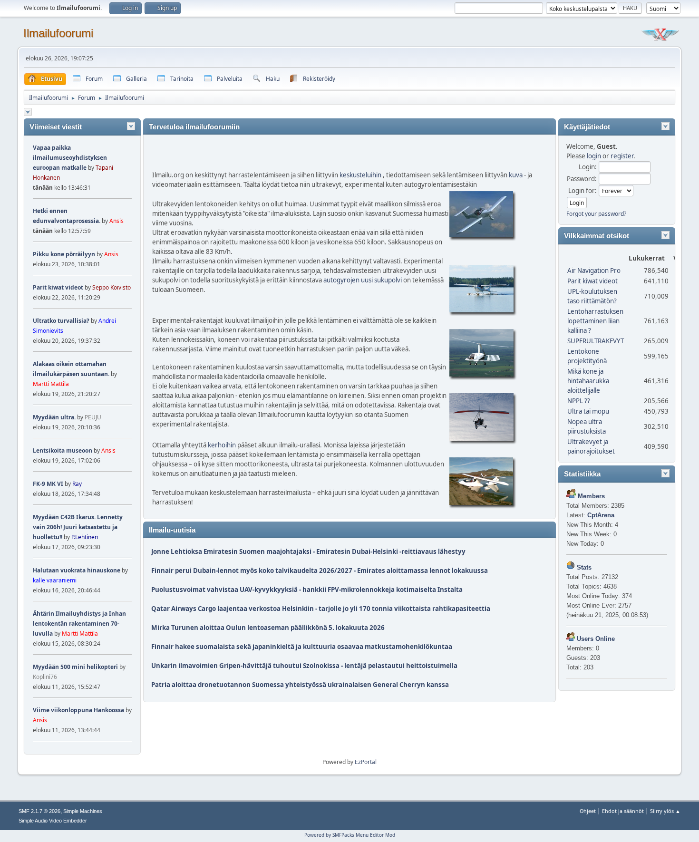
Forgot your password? (596, 214)
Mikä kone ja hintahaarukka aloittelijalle (588, 381)
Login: (588, 167)
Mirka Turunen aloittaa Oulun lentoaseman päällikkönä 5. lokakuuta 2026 (268, 627)
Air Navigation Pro (594, 270)
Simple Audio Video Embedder (53, 820)
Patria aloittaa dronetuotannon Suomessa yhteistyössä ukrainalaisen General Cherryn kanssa (300, 684)
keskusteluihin (360, 175)
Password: (582, 178)
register (622, 156)
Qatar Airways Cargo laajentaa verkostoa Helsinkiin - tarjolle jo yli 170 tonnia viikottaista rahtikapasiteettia (320, 608)
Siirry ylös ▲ (665, 810)
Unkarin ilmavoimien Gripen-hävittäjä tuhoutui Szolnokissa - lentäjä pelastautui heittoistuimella (304, 665)
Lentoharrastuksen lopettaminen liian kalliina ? (595, 321)
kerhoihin (222, 445)
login (594, 156)
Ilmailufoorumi (58, 33)
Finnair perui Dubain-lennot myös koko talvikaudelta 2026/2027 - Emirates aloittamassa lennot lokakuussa (319, 570)
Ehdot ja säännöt (623, 810)
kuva (516, 175)
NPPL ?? (578, 401)
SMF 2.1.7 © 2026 (39, 811)
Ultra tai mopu (588, 411)
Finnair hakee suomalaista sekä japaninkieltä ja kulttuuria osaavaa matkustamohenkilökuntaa (301, 646)
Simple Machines (82, 811)
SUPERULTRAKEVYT (595, 341)
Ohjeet (588, 810)
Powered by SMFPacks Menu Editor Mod (349, 835)
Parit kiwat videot (592, 281)
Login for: (582, 190)
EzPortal (366, 762)
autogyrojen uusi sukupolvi (362, 280)
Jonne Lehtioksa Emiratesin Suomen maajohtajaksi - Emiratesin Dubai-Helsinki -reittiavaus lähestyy (308, 551)
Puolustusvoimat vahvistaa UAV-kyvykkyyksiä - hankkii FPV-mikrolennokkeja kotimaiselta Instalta (307, 589)
